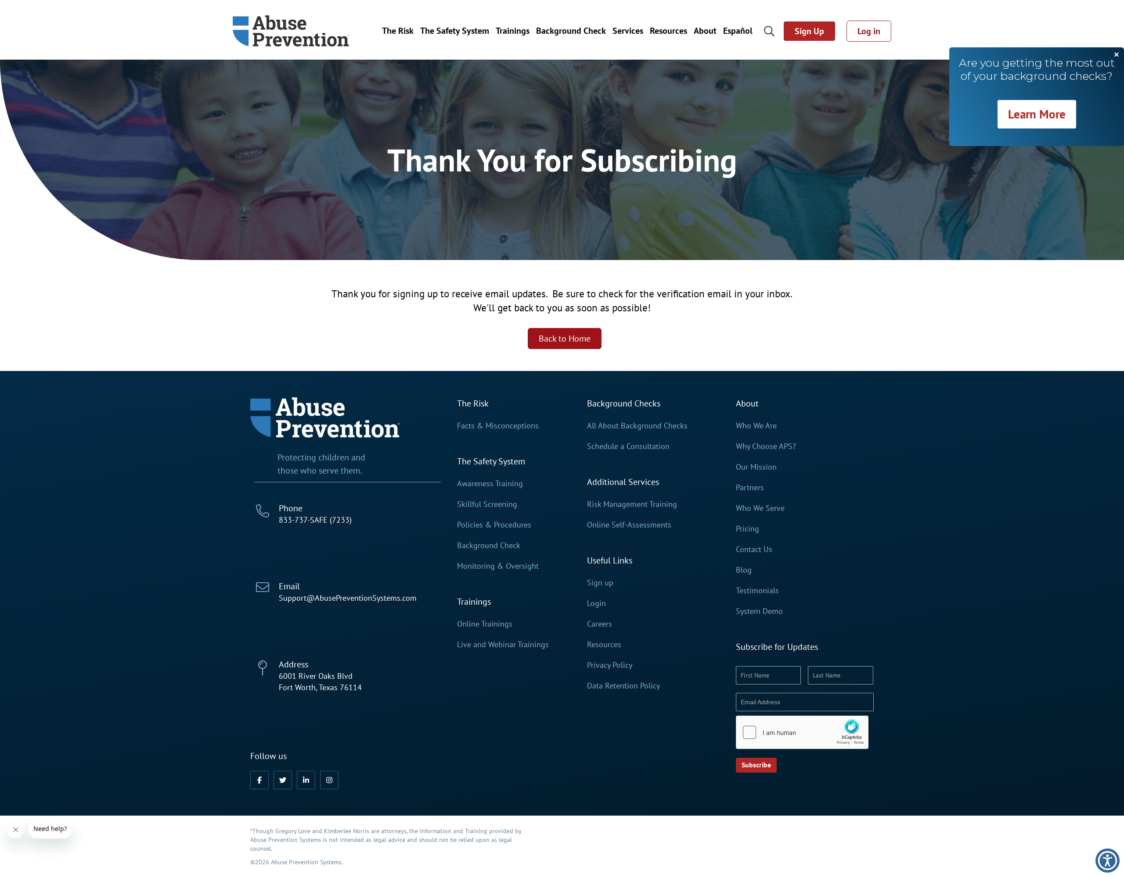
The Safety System (454, 30)
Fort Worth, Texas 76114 (320, 687)
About (705, 30)
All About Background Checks (637, 426)
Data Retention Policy (623, 686)
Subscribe (756, 764)
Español (738, 30)
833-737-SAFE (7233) (315, 520)
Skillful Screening (487, 504)
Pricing (747, 529)
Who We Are (756, 426)
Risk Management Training (632, 504)
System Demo (759, 611)
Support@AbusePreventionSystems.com (348, 598)
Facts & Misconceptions (498, 426)
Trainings (513, 30)
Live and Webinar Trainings (503, 645)
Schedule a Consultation (628, 446)
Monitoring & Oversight (498, 566)
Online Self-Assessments (629, 525)
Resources (668, 30)
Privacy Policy (609, 665)
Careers (599, 624)
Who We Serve (760, 508)
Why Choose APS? (766, 446)
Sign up (600, 583)
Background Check (571, 30)
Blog (744, 570)
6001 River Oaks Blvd (316, 676)
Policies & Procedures (494, 525)
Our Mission (756, 467)
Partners (750, 488)
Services (627, 30)
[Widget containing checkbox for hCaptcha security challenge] (802, 732)
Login (596, 603)
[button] (259, 780)
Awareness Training (490, 484)
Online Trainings (484, 624)
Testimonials (757, 591)
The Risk (398, 30)
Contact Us (754, 549)
